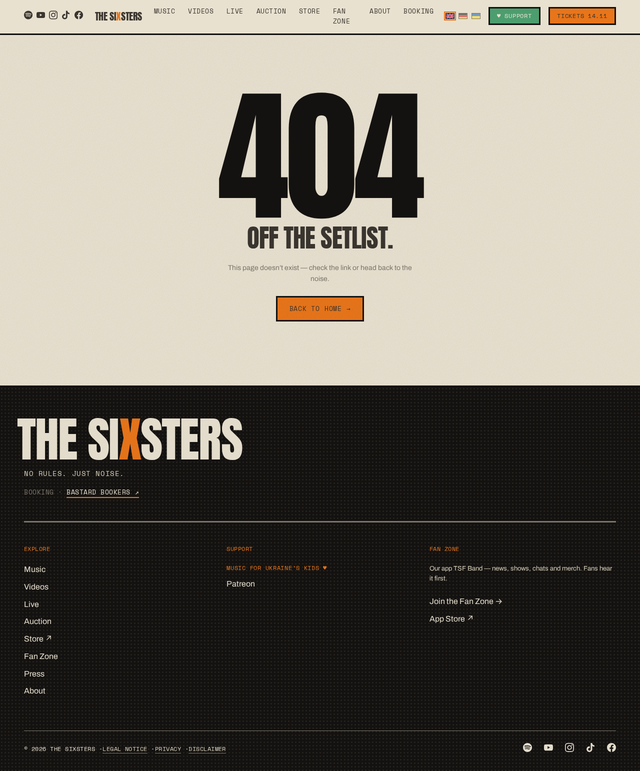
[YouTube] (40, 15)
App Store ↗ (452, 618)
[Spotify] (28, 15)
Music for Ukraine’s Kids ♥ (276, 568)
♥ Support (514, 16)
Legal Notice (125, 748)
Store (309, 11)
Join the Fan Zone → (466, 601)
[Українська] (476, 16)
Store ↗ (38, 638)
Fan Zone (341, 16)
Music (165, 11)
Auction (271, 11)
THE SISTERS (118, 16)
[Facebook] (78, 15)
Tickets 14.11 (582, 16)
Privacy (168, 748)
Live (235, 11)
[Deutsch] (463, 16)
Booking (419, 11)
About (380, 11)
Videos (201, 11)
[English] (450, 16)
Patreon (240, 584)
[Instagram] (53, 15)
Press (34, 674)
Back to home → (320, 309)
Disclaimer (207, 748)
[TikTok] (66, 15)
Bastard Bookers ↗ (102, 492)
